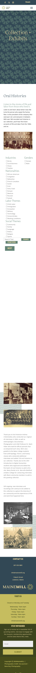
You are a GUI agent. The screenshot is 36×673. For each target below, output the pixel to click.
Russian (10, 196)
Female (28, 161)
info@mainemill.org (18, 573)
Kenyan (10, 191)
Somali (10, 198)
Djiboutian (11, 179)
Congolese (11, 177)
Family (10, 227)
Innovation (11, 209)
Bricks (10, 161)
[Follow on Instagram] (13, 2)
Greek (10, 184)
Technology (11, 214)
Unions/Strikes (12, 216)
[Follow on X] (9, 2)
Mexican (10, 193)
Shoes (10, 166)
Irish (9, 186)
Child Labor (11, 204)
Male (28, 163)
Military (10, 211)
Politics (10, 232)
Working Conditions (14, 218)
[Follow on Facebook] (5, 2)
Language (11, 229)
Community (11, 224)
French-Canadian (13, 181)
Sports (10, 236)
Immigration (12, 207)
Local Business (12, 163)
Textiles (10, 168)
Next (10, 248)
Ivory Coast (11, 189)
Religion (10, 234)
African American (13, 174)
